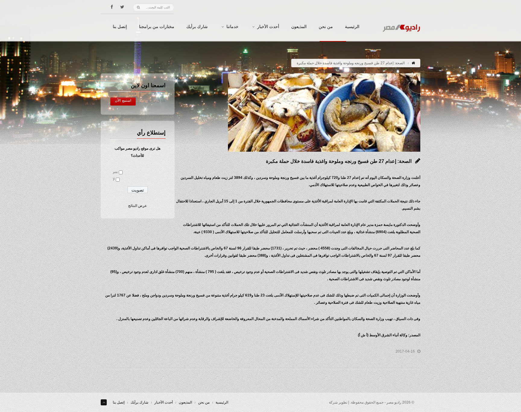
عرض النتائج (137, 206)
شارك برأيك (197, 27)
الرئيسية (352, 27)
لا (114, 179)
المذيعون (299, 27)
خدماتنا (232, 27)
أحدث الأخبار (268, 27)
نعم (115, 172)
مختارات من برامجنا (156, 27)
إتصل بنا (120, 27)
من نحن (326, 27)
